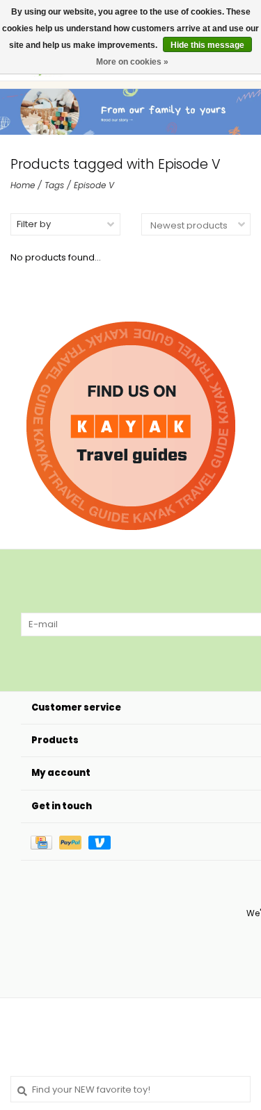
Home (22, 185)
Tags (54, 185)
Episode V (94, 185)
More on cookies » (132, 62)
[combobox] (130, 1089)
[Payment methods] (45, 841)
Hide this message (207, 45)
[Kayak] (131, 426)
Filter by (34, 224)
